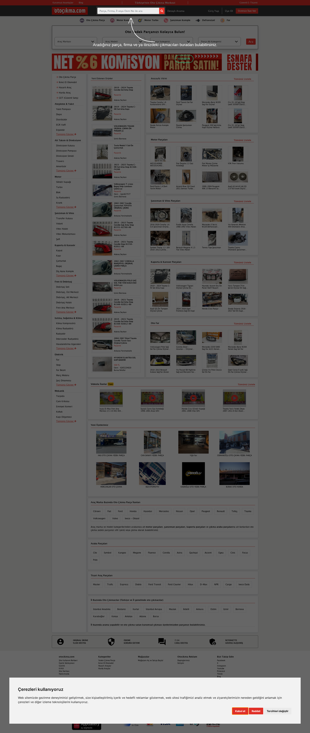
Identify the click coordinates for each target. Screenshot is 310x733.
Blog (219, 676)
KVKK (61, 668)
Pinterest (221, 671)
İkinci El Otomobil (106, 663)
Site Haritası (64, 671)
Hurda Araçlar (104, 668)
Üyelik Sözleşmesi (66, 663)
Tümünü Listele (242, 323)
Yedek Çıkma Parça (106, 660)
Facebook (221, 660)
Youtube (220, 668)
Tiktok (220, 674)
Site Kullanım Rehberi (68, 660)
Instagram (221, 666)
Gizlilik (62, 666)
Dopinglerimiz (183, 660)
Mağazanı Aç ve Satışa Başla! (150, 660)
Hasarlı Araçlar (104, 666)
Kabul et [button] (240, 711)
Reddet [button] (256, 711)
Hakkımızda (64, 674)
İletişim (180, 663)
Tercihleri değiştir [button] (277, 711)
